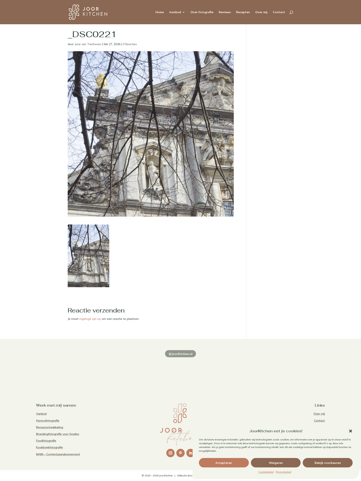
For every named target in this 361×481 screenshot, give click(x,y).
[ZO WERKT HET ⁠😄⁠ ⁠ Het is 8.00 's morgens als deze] (180, 371)
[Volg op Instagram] (170, 453)
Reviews (225, 12)
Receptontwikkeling (49, 427)
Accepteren (223, 463)
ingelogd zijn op (90, 319)
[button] (350, 431)
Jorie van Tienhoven (88, 44)
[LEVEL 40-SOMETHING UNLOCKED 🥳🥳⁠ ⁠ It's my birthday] (122, 371)
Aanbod (175, 12)
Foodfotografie (46, 441)
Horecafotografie (47, 420)
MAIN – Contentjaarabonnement (58, 454)
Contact (279, 12)
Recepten (243, 12)
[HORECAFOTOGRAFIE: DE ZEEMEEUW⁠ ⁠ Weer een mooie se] (239, 371)
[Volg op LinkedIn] (190, 453)
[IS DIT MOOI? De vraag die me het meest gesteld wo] (64, 371)
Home (159, 12)
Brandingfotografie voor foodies (57, 434)
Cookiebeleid (266, 471)
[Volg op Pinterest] (180, 453)
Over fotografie (202, 12)
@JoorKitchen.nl (180, 354)
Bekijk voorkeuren (328, 463)
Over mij (261, 12)
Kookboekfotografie (49, 447)
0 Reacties (130, 44)
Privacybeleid (283, 471)
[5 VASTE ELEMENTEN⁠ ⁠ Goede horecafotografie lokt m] (297, 371)
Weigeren (276, 463)
